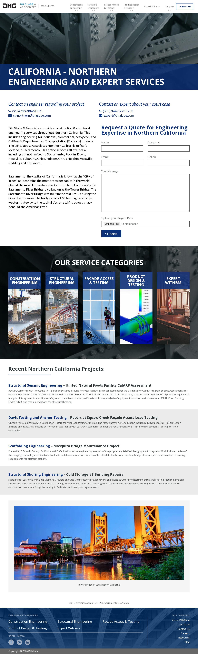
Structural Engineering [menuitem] (93, 6)
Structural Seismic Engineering (35, 385)
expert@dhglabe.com (119, 115)
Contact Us (185, 6)
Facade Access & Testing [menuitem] (111, 6)
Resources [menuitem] (184, 637)
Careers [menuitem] (185, 633)
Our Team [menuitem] (184, 624)
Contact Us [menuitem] (184, 629)
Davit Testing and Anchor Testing (37, 417)
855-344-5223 (47, 6)
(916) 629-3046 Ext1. (27, 111)
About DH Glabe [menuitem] (181, 620)
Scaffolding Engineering (29, 445)
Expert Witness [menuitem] (152, 6)
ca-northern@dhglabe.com (32, 115)
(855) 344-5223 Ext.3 (118, 111)
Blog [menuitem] (187, 642)
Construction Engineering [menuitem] (76, 6)
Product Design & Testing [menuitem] (131, 6)
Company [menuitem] (169, 6)
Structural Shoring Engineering (35, 474)
